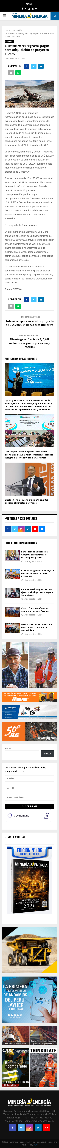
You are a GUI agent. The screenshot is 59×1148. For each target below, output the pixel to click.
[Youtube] (46, 1127)
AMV (36, 1145)
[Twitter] (21, 1127)
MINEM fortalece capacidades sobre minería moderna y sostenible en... (36, 627)
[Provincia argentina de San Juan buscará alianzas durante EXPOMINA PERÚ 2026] (12, 574)
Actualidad (10, 41)
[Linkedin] (38, 1127)
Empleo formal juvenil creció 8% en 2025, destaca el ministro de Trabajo (27, 501)
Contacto (29, 4)
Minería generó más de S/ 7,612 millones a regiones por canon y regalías (29, 343)
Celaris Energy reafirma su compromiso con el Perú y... (34, 609)
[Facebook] (12, 1127)
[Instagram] (29, 1127)
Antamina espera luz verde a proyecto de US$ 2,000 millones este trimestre (30, 323)
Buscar (8, 748)
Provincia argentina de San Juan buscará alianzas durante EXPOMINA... (37, 573)
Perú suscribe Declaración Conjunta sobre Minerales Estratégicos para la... (34, 554)
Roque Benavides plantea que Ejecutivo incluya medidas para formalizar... (37, 592)
